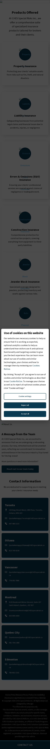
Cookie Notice (15, 381)
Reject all (25, 405)
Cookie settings (25, 396)
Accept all (25, 414)
